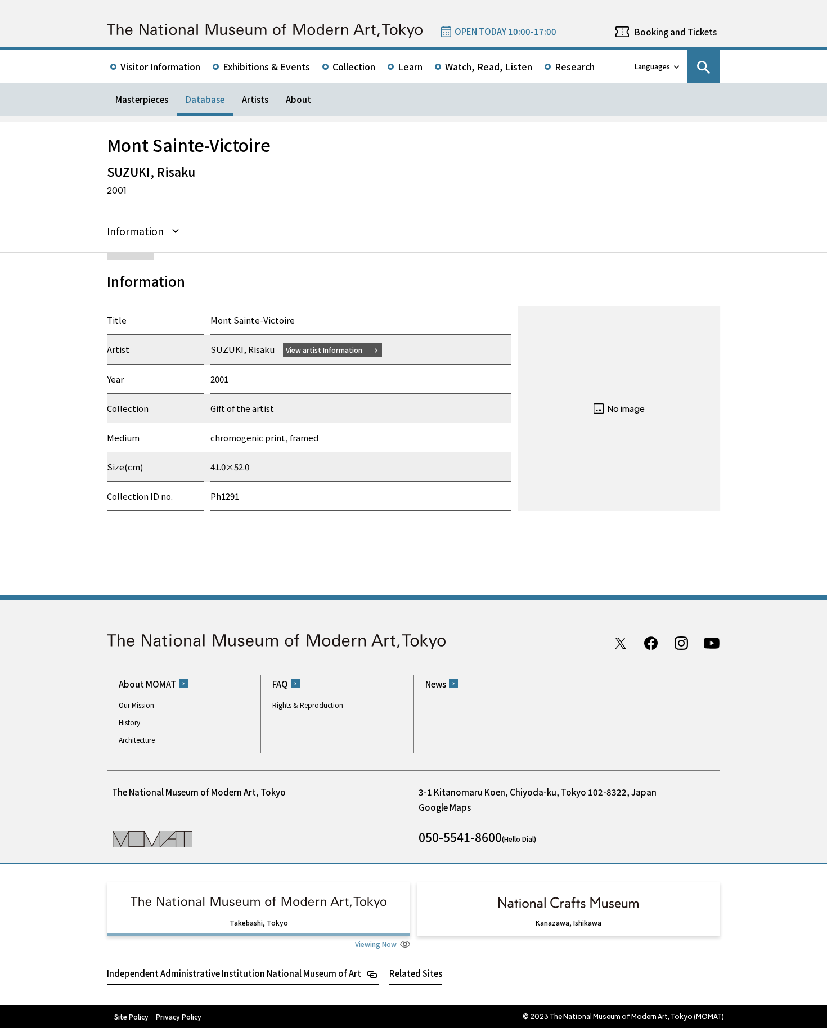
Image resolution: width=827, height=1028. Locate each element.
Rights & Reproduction (307, 705)
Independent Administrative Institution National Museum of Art (234, 973)
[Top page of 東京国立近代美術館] (265, 31)
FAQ (280, 684)
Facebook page (650, 643)
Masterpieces (141, 99)
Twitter (620, 643)
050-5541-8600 (460, 836)
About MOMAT (147, 684)
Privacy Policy (178, 1017)
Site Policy (131, 1017)
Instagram (681, 643)
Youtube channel (711, 643)
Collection (353, 66)
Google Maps (445, 807)
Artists (255, 99)
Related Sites (415, 973)
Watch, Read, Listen (488, 66)
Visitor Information (160, 66)
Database (205, 99)
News (435, 684)
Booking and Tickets (676, 32)
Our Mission (136, 705)
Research (575, 66)
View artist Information (324, 349)
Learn (410, 66)
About (298, 99)
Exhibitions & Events (266, 66)
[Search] (703, 66)
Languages (652, 66)
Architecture (137, 739)
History (129, 722)
